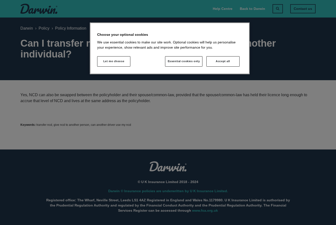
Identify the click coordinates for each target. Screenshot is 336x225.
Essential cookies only (184, 61)
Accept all (223, 61)
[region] (170, 48)
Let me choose (113, 61)
